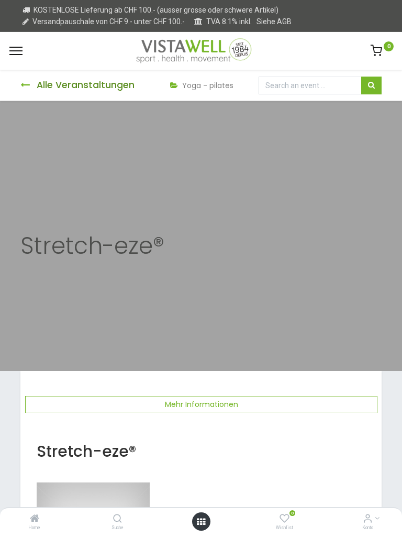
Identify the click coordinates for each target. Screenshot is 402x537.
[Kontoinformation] (368, 519)
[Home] (34, 519)
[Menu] (16, 51)
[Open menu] (201, 521)
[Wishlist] (284, 519)
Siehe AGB (274, 21)
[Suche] (117, 519)
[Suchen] (371, 85)
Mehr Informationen (201, 404)
